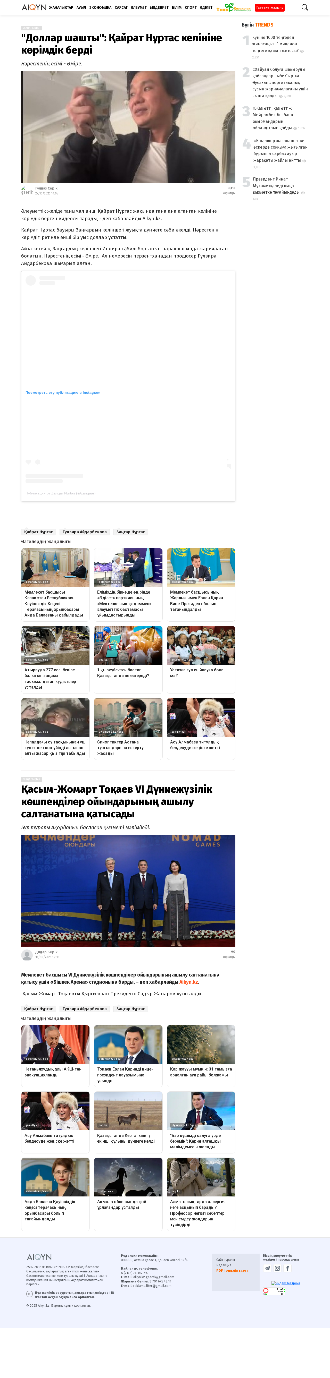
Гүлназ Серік (46, 188)
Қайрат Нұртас (38, 531)
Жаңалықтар (31, 28)
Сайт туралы (225, 1260)
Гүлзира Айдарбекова (85, 531)
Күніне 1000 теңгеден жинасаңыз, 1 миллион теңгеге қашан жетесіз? (275, 44)
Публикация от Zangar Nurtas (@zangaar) (61, 493)
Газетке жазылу (269, 7)
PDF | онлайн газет (232, 1270)
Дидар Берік (46, 952)
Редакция (223, 1265)
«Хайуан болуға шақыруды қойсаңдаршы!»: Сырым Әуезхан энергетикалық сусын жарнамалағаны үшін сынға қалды (280, 82)
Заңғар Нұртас (131, 531)
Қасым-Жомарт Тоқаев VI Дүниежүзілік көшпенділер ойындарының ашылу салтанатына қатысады (116, 801)
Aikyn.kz (188, 982)
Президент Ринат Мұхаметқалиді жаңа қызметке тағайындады (276, 186)
